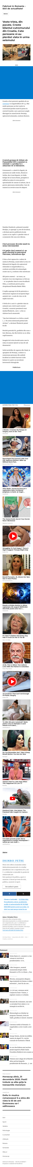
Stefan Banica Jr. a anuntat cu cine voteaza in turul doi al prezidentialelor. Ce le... (21, 958)
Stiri (26, 937)
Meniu (6, 13)
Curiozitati (6, 1135)
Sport (4, 1122)
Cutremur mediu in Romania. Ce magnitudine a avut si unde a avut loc (20, 1027)
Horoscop (6, 1156)
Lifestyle (5, 1139)
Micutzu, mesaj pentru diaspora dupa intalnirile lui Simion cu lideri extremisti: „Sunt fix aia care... (21, 981)
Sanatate (6, 1147)
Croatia (5, 939)
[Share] (9, 894)
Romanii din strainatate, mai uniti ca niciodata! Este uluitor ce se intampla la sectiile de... (21, 1004)
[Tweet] (23, 894)
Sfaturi (5, 1152)
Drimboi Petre (13, 860)
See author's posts (11, 887)
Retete (5, 1143)
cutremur (6, 104)
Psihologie (6, 1130)
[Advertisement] (16, 82)
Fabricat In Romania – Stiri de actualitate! (14, 7)
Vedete (5, 1126)
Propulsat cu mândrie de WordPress (13, 1163)
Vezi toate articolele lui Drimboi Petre (13, 930)
